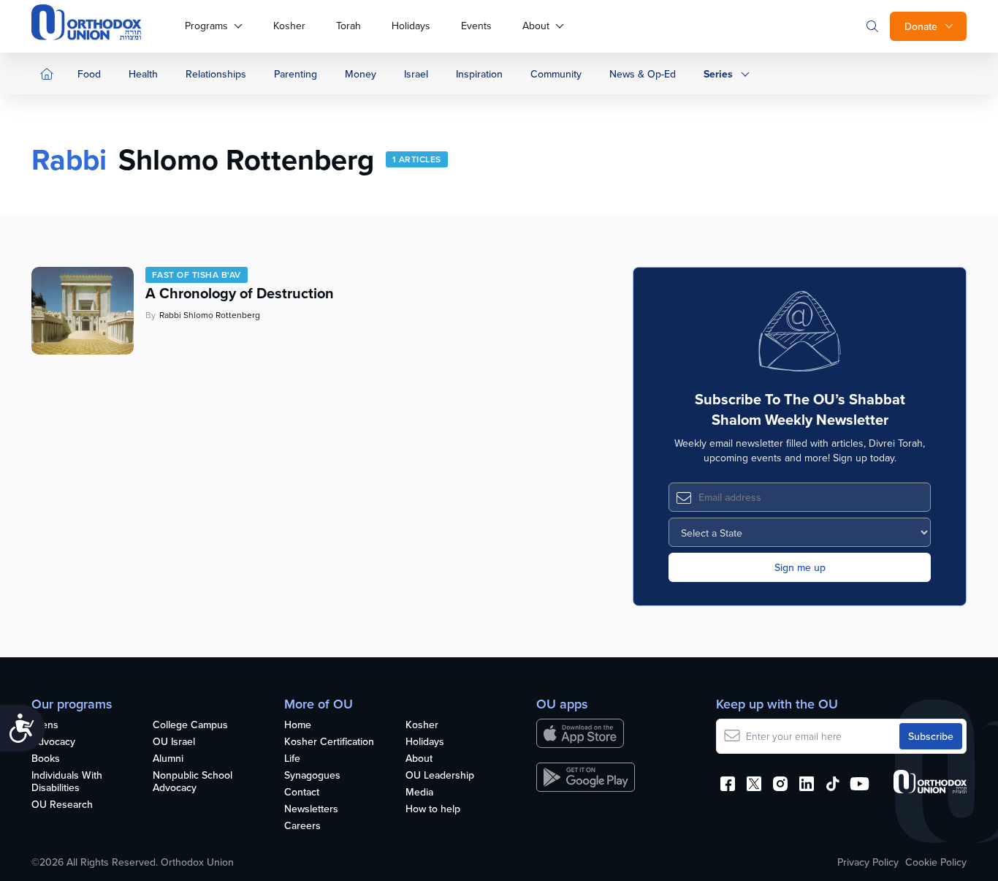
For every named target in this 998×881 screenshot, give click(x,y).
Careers (302, 826)
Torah (348, 25)
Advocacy (53, 742)
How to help (432, 809)
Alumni (168, 758)
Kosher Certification (329, 742)
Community (556, 74)
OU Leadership (439, 775)
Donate (920, 26)
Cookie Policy (936, 862)
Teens (44, 725)
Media (419, 792)
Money (360, 74)
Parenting (295, 74)
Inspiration (479, 74)
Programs (206, 25)
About (535, 25)
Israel (416, 74)
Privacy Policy (868, 862)
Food (89, 74)
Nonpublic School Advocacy (192, 782)
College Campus (190, 725)
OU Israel (174, 742)
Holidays (411, 25)
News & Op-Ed (642, 74)
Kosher (289, 25)
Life (292, 758)
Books (45, 758)
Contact (301, 792)
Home (297, 725)
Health (143, 74)
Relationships (216, 74)
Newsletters (311, 809)
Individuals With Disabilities (66, 782)
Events (476, 25)
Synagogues (312, 775)
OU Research (62, 805)
